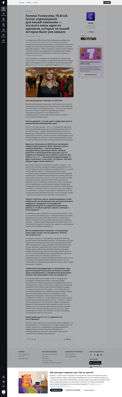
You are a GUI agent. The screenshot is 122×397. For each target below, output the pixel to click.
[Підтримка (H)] (3, 377)
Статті (35, 2)
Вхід (108, 2)
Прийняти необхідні (72, 390)
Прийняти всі (56, 390)
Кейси (28, 2)
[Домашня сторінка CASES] (3, 2)
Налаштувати (89, 390)
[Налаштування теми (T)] (3, 386)
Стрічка (21, 2)
